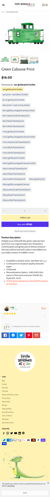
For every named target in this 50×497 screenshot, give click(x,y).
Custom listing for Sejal (18, 326)
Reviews (4, 405)
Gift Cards (5, 391)
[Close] (48, 483)
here (45, 261)
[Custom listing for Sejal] (7, 326)
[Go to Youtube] (15, 434)
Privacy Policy (6, 398)
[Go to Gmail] (36, 335)
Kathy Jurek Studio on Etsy (10, 395)
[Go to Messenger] (13, 335)
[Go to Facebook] (5, 335)
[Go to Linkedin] (19, 434)
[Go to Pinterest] (28, 335)
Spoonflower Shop (8, 412)
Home (3, 12)
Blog (3, 381)
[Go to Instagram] (7, 434)
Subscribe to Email (7, 423)
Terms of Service (7, 416)
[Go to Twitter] (21, 335)
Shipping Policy (7, 409)
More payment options (25, 231)
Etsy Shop (5, 388)
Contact (4, 384)
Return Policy (6, 402)
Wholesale (5, 419)
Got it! (25, 493)
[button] (45, 318)
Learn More (11, 486)
